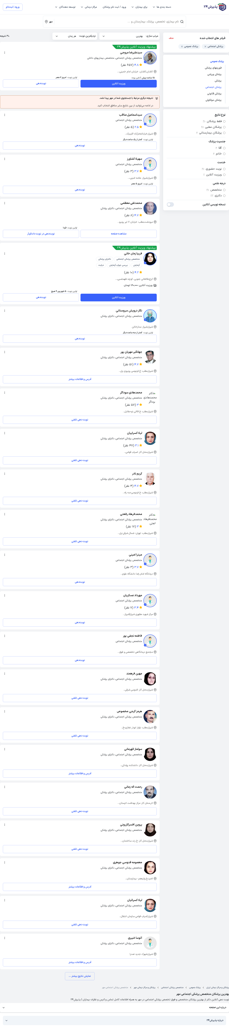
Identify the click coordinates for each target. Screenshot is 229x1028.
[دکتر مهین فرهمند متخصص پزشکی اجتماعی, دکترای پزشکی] (150, 678)
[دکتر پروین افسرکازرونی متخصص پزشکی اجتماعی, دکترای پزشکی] (150, 830)
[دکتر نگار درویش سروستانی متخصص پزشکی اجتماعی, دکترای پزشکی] (150, 316)
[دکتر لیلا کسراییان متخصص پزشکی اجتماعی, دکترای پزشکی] (150, 438)
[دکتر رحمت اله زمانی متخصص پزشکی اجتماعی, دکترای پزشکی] (150, 792)
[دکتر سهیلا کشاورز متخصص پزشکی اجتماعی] (150, 164)
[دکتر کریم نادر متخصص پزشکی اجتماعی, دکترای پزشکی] (150, 479)
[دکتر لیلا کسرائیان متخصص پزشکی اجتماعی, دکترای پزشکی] (150, 905)
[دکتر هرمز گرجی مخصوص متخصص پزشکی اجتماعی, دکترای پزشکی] (150, 716)
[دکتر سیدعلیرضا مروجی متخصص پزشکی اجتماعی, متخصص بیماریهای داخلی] (150, 57)
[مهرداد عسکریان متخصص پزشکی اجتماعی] (150, 600)
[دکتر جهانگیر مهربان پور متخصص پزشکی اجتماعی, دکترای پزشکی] (150, 357)
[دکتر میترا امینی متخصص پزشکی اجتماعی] (150, 560)
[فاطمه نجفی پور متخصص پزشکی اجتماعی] (150, 641)
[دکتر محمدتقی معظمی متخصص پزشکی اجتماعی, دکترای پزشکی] (150, 208)
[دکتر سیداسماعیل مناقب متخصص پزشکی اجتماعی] (150, 120)
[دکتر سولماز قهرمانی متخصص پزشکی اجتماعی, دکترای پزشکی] (150, 754)
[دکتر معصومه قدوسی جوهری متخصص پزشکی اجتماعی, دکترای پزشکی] (150, 867)
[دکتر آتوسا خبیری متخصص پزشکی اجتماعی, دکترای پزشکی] (150, 943)
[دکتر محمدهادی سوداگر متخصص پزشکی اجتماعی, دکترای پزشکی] (150, 397)
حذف (171, 38)
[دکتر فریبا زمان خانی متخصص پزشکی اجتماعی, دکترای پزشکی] (150, 258)
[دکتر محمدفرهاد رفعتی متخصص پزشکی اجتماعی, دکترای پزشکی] (150, 519)
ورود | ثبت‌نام (13, 7)
